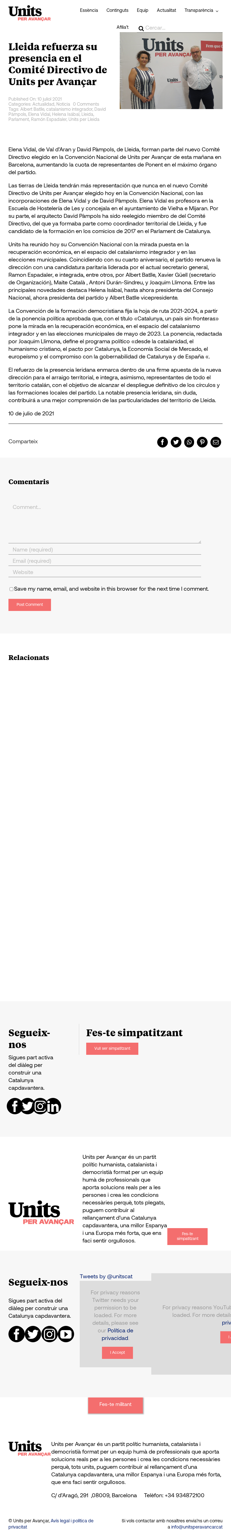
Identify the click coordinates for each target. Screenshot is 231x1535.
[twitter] (27, 1106)
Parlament (18, 120)
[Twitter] (176, 442)
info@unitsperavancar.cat (197, 1527)
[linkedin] (53, 1106)
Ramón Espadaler (48, 120)
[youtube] (66, 1334)
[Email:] (216, 442)
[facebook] (15, 1106)
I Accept (117, 1353)
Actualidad (43, 104)
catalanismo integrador (69, 109)
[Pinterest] (202, 442)
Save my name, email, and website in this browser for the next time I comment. (111, 589)
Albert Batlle (32, 109)
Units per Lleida (83, 120)
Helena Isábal (65, 114)
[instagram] (40, 1106)
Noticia (63, 104)
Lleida (87, 114)
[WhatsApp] (189, 442)
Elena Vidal (39, 114)
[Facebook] (162, 442)
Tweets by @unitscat (106, 1277)
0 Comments (86, 104)
